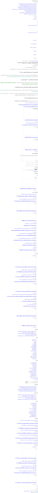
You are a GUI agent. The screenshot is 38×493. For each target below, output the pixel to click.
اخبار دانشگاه (34, 54)
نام (37, 162)
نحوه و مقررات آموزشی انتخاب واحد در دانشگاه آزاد (29, 220)
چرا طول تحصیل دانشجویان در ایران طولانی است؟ (28, 332)
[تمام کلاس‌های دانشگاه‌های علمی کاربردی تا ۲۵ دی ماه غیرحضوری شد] (27, 233)
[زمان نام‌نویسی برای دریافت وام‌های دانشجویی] (30, 135)
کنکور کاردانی (34, 355)
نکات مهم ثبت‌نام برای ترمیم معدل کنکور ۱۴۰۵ (30, 11)
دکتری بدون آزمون (34, 406)
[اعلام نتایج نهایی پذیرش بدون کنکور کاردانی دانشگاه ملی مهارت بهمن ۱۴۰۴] (28, 274)
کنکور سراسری (34, 40)
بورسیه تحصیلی (34, 339)
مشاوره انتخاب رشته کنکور (33, 47)
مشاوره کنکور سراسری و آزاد (32, 408)
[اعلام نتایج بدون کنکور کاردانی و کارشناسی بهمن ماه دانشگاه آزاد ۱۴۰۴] (28, 194)
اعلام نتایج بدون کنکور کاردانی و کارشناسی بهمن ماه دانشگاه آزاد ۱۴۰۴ (26, 271)
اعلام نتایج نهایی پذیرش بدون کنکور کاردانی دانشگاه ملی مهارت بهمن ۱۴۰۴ (25, 276)
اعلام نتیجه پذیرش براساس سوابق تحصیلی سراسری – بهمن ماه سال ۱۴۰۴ (25, 291)
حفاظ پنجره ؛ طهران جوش (33, 370)
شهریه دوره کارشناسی (33, 350)
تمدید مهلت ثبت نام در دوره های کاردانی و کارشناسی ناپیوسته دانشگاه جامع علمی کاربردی (23, 230)
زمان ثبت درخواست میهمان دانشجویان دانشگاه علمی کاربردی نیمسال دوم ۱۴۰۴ (25, 281)
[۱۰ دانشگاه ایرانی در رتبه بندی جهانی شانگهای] (30, 147)
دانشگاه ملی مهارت (34, 349)
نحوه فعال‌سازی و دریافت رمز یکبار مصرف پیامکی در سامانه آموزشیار (26, 331)
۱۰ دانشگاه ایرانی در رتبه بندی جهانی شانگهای (31, 149)
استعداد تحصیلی (34, 364)
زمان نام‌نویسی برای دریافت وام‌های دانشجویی (31, 137)
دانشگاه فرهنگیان (34, 348)
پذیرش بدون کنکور (34, 340)
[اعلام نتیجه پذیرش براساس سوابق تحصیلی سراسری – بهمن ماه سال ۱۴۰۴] (32, 289)
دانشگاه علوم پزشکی (33, 347)
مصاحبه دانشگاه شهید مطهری (32, 416)
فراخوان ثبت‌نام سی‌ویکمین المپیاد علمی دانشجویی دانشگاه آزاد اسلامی (27, 12)
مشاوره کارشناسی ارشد (33, 363)
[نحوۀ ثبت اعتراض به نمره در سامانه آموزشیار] (30, 223)
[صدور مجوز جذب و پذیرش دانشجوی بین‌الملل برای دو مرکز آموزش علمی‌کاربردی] (27, 238)
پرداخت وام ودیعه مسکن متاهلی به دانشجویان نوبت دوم (30, 124)
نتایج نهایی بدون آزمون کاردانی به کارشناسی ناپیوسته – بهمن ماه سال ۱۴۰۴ (27, 3)
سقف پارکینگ (34, 369)
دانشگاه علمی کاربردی (33, 346)
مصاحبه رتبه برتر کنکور (33, 357)
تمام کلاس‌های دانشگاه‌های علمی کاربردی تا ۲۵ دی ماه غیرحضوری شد (26, 235)
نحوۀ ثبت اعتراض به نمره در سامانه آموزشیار (30, 225)
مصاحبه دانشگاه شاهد (33, 415)
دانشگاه (35, 341)
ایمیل (37, 164)
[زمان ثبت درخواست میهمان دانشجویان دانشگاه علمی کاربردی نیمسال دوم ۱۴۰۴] (27, 279)
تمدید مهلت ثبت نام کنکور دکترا (32, 371)
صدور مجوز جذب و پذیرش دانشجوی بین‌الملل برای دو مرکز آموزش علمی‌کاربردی (24, 240)
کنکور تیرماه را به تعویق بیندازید (29, 334)
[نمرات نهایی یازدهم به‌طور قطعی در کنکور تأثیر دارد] (30, 299)
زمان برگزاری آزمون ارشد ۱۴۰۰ (32, 372)
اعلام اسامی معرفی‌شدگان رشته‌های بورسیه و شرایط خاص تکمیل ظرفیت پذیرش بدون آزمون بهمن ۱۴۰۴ (24, 9)
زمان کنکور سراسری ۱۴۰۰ (33, 373)
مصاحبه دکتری (34, 407)
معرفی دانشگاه (34, 358)
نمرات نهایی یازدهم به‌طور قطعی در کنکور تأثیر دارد (30, 10)
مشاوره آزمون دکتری (33, 362)
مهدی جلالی (34, 334)
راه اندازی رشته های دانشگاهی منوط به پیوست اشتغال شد (28, 188)
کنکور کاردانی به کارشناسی (33, 356)
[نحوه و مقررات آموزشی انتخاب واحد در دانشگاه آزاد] (32, 218)
